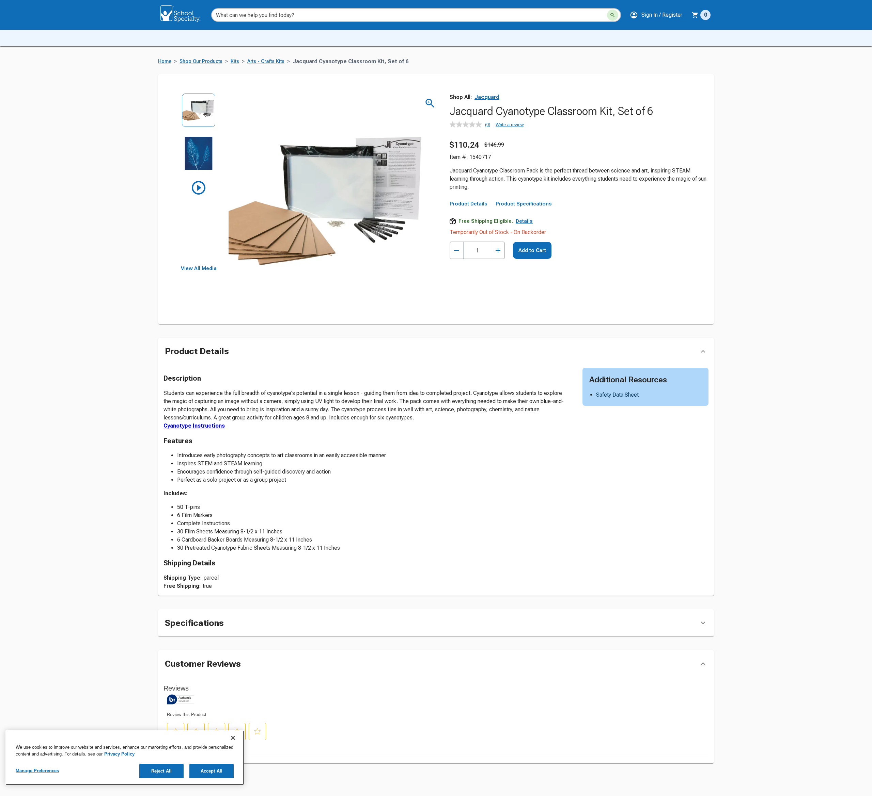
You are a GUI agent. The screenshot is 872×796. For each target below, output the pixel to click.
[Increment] (498, 250)
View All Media (199, 268)
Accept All (211, 771)
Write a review (510, 124)
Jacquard (486, 97)
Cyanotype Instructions (194, 425)
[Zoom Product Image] (430, 103)
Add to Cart (532, 250)
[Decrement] (457, 250)
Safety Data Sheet (617, 395)
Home (164, 61)
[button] (656, 15)
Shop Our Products (201, 61)
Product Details (468, 204)
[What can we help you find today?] (612, 15)
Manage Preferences (37, 770)
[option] (198, 114)
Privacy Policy (119, 754)
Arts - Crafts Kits (265, 61)
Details (524, 221)
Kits (235, 61)
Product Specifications (524, 204)
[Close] (232, 737)
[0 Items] (695, 15)
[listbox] (198, 179)
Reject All (161, 771)
